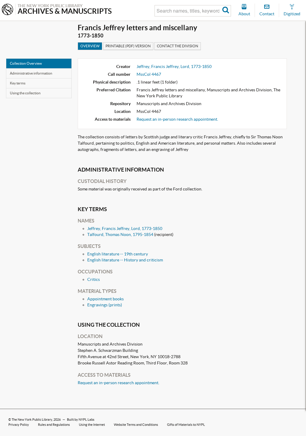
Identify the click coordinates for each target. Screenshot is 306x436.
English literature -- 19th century (117, 254)
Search (226, 10)
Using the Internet (92, 424)
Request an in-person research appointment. (177, 119)
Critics (93, 279)
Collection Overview (26, 63)
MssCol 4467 (149, 74)
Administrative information (31, 73)
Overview (90, 46)
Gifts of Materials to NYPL (186, 424)
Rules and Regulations (54, 424)
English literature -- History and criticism (125, 260)
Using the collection (25, 93)
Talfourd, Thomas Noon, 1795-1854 (120, 234)
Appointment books (105, 298)
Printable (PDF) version (128, 46)
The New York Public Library (32, 419)
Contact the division (177, 46)
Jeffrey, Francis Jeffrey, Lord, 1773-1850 (174, 66)
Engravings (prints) (104, 304)
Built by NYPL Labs (80, 419)
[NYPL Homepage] (7, 10)
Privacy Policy (18, 424)
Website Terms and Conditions (136, 424)
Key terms (17, 83)
